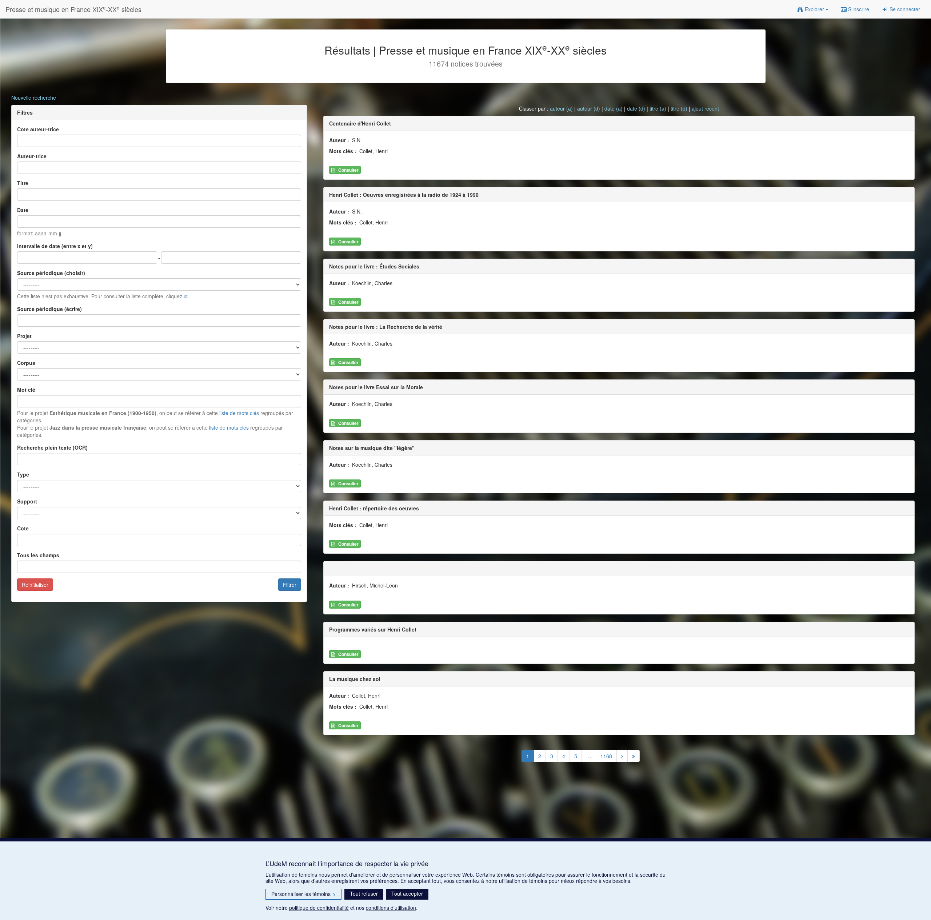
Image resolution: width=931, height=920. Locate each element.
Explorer (814, 9)
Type (23, 474)
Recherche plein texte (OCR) (52, 447)
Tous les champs (38, 555)
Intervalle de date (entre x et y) (55, 246)
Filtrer (289, 584)
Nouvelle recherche (33, 97)
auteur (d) (588, 108)
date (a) (613, 108)
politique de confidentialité (319, 907)
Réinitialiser (35, 584)
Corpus (26, 362)
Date (22, 210)
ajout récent (705, 108)
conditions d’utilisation (391, 907)
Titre (22, 183)
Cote (23, 528)
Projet (24, 335)
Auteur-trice (32, 156)
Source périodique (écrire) (49, 308)
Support (27, 501)
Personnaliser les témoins (303, 893)
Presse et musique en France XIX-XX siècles (73, 9)
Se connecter (904, 9)
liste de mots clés (239, 413)
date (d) (636, 108)
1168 (606, 756)
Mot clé (26, 389)
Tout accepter (407, 893)
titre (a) (658, 108)
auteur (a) (561, 108)
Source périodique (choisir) (51, 272)
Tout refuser (364, 893)
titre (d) (679, 108)
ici (186, 296)
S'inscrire (858, 9)
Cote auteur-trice (38, 129)
